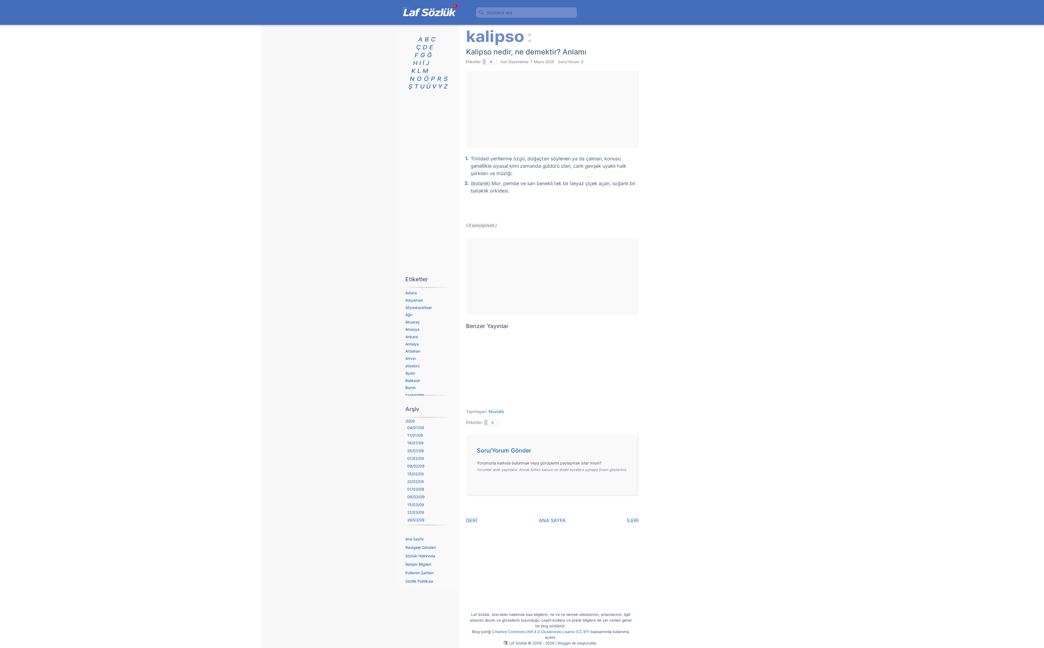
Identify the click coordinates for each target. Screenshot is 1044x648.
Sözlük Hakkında (420, 556)
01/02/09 (415, 458)
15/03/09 (415, 504)
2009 (410, 421)
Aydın (410, 373)
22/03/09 (415, 512)
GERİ (471, 520)
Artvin (410, 358)
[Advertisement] (552, 109)
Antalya (412, 344)
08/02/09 (415, 466)
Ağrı (408, 314)
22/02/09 (415, 481)
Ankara (411, 336)
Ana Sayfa (414, 539)
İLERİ (633, 520)
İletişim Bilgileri (418, 564)
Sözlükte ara (499, 12)
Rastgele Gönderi (420, 547)
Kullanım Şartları (419, 572)
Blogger (564, 643)
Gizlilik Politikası (419, 581)
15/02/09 (415, 474)
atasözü (412, 365)
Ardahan (412, 351)
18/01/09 (415, 443)
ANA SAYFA (552, 520)
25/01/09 (415, 450)
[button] (554, 452)
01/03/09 (415, 489)
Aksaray (412, 322)
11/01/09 (415, 435)
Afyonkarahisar (418, 307)
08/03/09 (416, 496)
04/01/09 (415, 427)
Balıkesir (412, 380)
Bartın (410, 387)
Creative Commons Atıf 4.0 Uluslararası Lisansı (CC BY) (541, 631)
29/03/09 (415, 520)
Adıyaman (414, 300)
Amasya (412, 329)
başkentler (414, 395)
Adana (411, 293)
